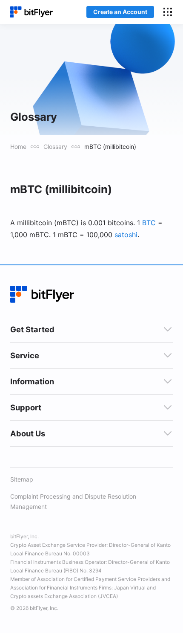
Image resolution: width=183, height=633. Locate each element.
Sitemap (21, 479)
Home (18, 146)
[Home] (31, 12)
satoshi (125, 234)
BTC (149, 222)
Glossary (55, 146)
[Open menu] (167, 12)
